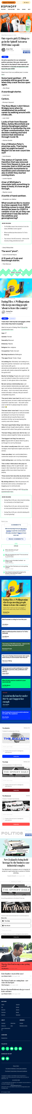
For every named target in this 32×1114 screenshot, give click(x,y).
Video (2, 1004)
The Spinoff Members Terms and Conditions (16, 1068)
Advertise (13, 1023)
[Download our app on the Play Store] (8, 1060)
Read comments (16, 539)
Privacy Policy (16, 1066)
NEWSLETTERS (16, 881)
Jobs (12, 1025)
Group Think (9, 49)
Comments (12, 318)
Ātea (18, 9)
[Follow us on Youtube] (12, 1050)
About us (3, 1025)
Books (23, 9)
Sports (17, 1009)
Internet (3, 1009)
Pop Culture (11, 9)
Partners (3, 1012)
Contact (3, 1023)
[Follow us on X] (8, 1050)
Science (3, 1014)
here (2, 74)
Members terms (23, 1025)
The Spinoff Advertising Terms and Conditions (16, 1071)
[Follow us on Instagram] (16, 1050)
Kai (2, 1007)
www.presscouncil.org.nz (16, 1085)
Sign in (27, 2)
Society (3, 298)
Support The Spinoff (8, 2)
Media (17, 1012)
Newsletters (4, 1038)
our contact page (16, 1080)
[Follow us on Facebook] (3, 1050)
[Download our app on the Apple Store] (3, 1060)
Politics (3, 9)
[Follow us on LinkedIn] (20, 1050)
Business (18, 1014)
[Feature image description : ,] (16, 952)
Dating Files (9, 311)
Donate (21, 1023)
